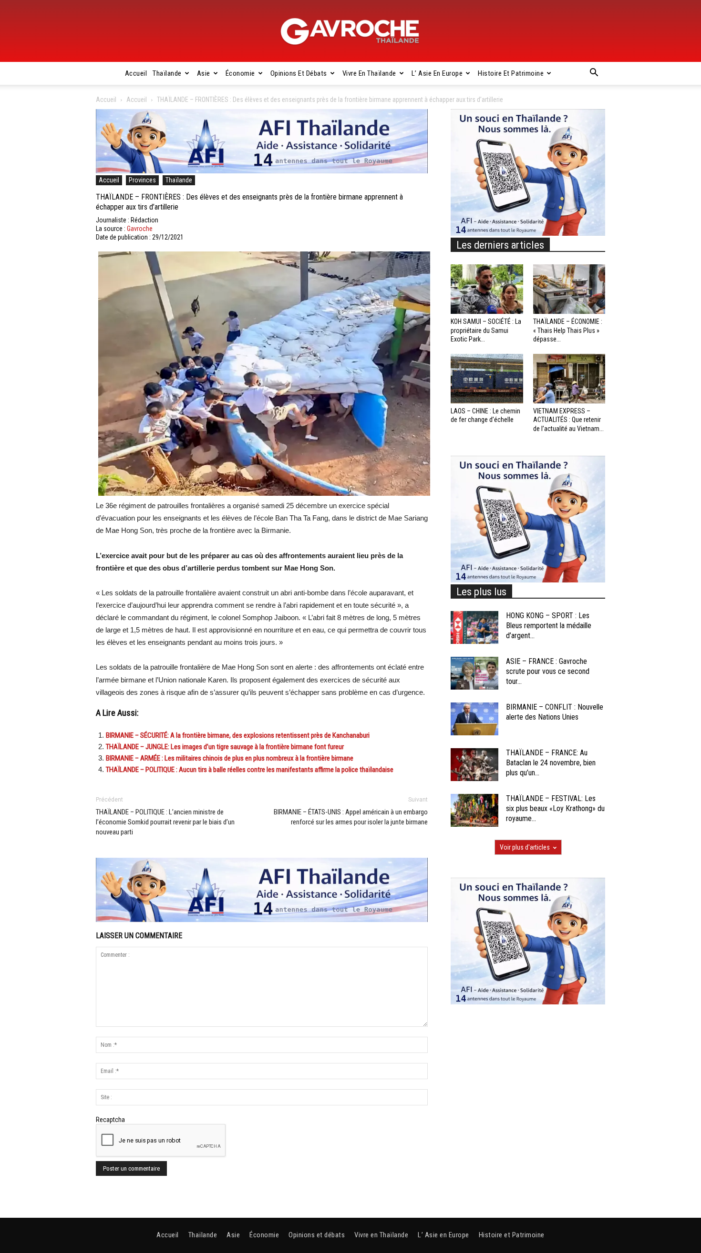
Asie (203, 73)
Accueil (136, 73)
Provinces (142, 180)
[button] (593, 74)
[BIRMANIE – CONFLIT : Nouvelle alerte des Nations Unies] (474, 718)
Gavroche (140, 228)
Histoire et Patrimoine (511, 73)
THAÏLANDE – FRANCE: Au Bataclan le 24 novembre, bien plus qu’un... (551, 762)
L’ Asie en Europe (437, 73)
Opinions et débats (298, 73)
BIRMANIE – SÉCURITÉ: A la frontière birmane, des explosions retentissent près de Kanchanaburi (238, 735)
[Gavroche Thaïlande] (350, 31)
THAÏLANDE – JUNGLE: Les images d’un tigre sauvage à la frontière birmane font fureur (225, 746)
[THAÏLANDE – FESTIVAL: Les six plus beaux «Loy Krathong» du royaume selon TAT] (474, 810)
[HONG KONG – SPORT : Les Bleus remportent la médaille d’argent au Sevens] (474, 627)
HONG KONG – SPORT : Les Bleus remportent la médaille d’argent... (548, 625)
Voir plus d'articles (525, 847)
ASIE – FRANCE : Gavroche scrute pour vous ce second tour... (547, 671)
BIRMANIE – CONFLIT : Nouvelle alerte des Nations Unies (554, 712)
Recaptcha (110, 1119)
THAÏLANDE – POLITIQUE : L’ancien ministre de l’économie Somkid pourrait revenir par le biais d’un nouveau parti (165, 822)
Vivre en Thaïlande (369, 73)
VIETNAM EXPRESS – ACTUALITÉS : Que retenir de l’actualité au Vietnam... (568, 419)
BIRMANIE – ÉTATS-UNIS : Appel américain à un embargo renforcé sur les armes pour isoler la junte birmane (351, 817)
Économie (240, 73)
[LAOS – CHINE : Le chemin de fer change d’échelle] (487, 378)
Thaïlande (167, 73)
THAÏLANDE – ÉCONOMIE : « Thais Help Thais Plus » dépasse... (567, 330)
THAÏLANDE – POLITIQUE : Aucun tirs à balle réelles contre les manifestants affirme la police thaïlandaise (249, 769)
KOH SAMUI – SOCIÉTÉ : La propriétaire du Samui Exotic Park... (486, 330)
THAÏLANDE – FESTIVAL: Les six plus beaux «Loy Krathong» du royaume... (555, 808)
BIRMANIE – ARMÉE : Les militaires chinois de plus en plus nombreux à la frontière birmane (229, 758)
